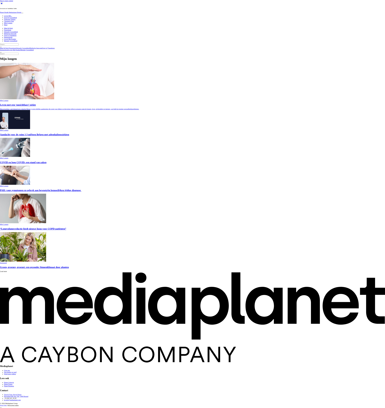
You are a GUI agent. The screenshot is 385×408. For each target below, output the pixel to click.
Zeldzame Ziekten (9, 19)
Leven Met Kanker (10, 39)
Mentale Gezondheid (10, 41)
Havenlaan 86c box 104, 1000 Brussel (16, 396)
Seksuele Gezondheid (11, 32)
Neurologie (7, 30)
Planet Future (8, 384)
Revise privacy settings (13, 405)
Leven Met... (8, 16)
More (5, 25)
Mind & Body (8, 28)
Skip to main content (6, 1)
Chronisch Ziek (9, 21)
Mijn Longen (8, 23)
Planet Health (10, 12)
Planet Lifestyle (9, 382)
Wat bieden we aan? (10, 372)
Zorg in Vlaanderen (10, 35)
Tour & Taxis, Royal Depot (12, 394)
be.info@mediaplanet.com (12, 400)
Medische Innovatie (10, 34)
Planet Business (9, 386)
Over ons (7, 370)
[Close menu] (1, 52)
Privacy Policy (3, 405)
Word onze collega (10, 374)
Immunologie (8, 37)
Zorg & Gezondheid (10, 18)
